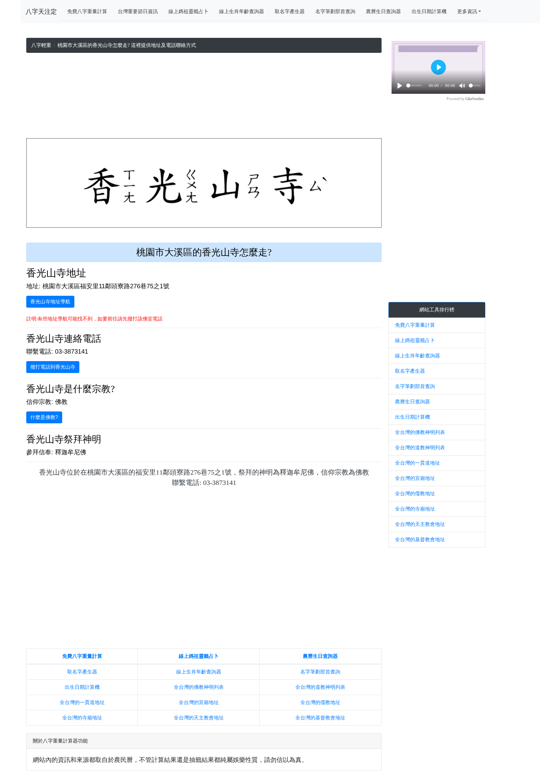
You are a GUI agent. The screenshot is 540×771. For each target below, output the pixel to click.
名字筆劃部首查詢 (335, 11)
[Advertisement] (204, 97)
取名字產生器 (290, 11)
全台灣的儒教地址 (320, 702)
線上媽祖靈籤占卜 (188, 11)
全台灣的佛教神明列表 (199, 687)
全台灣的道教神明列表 (320, 687)
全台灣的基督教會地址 (320, 717)
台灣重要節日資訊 (138, 11)
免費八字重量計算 (87, 11)
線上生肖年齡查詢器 (241, 11)
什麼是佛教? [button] (44, 417)
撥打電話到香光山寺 (52, 367)
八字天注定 (41, 11)
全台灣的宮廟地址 (199, 702)
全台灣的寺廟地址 (82, 717)
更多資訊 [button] (467, 11)
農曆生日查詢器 (383, 11)
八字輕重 (41, 45)
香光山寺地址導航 (50, 301)
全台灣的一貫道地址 (82, 702)
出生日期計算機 (429, 11)
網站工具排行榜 (436, 309)
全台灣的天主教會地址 (199, 717)
